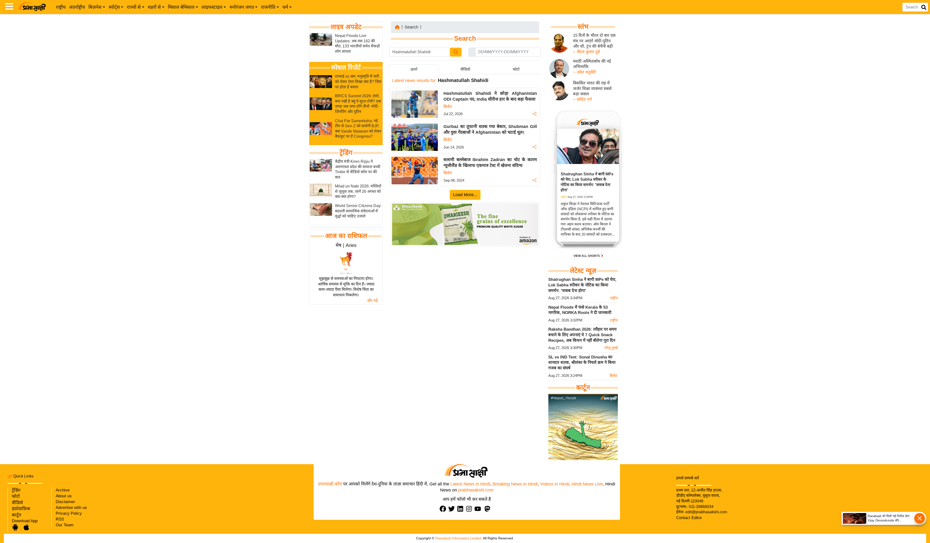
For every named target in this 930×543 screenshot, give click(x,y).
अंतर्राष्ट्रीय (77, 7)
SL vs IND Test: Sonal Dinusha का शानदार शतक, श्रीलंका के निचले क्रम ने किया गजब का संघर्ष (581, 362)
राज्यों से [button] (134, 7)
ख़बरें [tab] (414, 69)
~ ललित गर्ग (582, 99)
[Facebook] (444, 509)
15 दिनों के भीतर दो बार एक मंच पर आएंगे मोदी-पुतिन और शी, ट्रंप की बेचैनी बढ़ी (594, 41)
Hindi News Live (587, 484)
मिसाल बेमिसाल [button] (181, 7)
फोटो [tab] (516, 69)
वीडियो (17, 502)
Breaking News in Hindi (515, 484)
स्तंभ (583, 26)
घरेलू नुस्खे (611, 348)
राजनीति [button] (268, 7)
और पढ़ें (372, 300)
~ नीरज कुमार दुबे (586, 52)
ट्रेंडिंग (346, 152)
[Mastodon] (488, 509)
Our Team (64, 525)
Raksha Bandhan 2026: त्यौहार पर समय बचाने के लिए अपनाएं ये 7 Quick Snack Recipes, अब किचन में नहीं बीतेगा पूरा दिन (582, 334)
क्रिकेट (447, 106)
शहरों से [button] (154, 7)
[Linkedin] (461, 509)
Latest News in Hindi (470, 484)
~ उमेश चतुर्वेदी (584, 72)
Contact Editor (689, 517)
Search (411, 27)
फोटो (16, 496)
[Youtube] (478, 509)
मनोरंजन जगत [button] (242, 7)
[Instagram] (470, 509)
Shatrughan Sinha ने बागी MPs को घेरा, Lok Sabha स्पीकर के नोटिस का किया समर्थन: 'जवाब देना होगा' (582, 285)
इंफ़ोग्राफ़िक (21, 508)
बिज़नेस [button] (94, 7)
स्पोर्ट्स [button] (114, 7)
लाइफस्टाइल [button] (212, 7)
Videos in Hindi (554, 484)
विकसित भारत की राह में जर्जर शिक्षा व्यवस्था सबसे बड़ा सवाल (592, 88)
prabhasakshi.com (476, 490)
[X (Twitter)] (452, 509)
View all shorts (587, 256)
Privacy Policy (69, 513)
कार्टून (16, 515)
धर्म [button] (285, 7)
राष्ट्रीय (61, 7)
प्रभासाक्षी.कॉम (330, 484)
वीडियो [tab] (465, 69)
